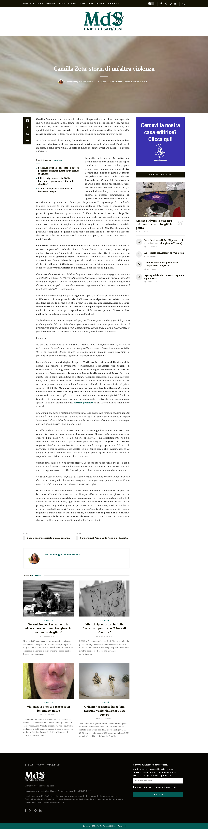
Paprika (72, 4)
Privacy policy (53, 765)
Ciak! (82, 4)
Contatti (40, 765)
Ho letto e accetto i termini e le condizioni (155, 787)
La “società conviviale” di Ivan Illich (164, 252)
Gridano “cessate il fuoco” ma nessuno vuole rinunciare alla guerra (104, 710)
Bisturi (101, 4)
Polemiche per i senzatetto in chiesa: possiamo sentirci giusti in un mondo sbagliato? (59, 170)
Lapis (61, 4)
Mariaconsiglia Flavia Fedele (80, 82)
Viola (40, 4)
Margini (50, 4)
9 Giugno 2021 (104, 82)
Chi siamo (29, 765)
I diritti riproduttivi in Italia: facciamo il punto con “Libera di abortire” (56, 181)
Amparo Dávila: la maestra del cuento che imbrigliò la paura (154, 224)
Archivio (112, 4)
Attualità (118, 82)
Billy (90, 4)
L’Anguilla (28, 4)
